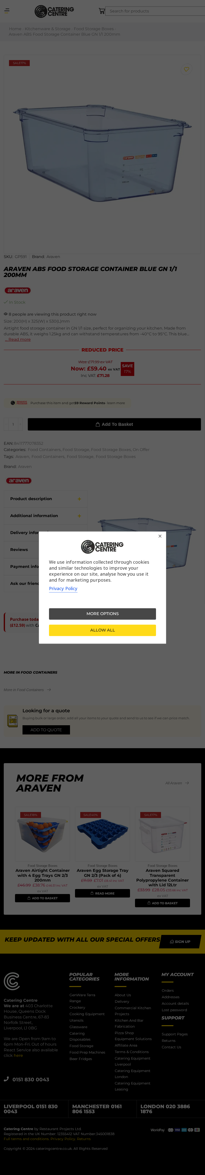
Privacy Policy (63, 588)
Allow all (102, 630)
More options (102, 613)
